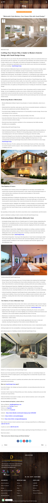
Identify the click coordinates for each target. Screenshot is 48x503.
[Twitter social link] (21, 441)
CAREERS (35, 483)
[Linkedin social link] (27, 441)
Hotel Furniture (5, 483)
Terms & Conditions (37, 493)
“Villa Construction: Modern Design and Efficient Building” (15, 436)
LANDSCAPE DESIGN (27, 11)
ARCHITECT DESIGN (20, 11)
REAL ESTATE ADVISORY (6, 490)
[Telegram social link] (30, 441)
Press (18, 493)
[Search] (46, 2)
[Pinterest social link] (24, 441)
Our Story (19, 485)
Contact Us (19, 495)
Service (35, 488)
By (34, 501)
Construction (4, 493)
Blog (18, 488)
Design (2, 488)
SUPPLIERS (35, 485)
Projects (19, 490)
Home (18, 483)
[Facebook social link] (18, 441)
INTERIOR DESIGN (5, 495)
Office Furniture (5, 485)
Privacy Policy (36, 490)
